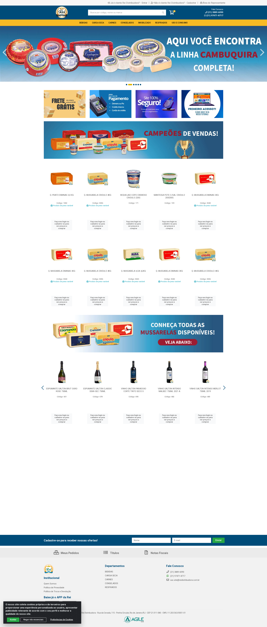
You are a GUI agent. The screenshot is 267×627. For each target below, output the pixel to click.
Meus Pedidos (69, 553)
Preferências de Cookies (61, 619)
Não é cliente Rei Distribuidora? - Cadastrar (175, 3)
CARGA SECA (111, 575)
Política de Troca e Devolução (57, 591)
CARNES (109, 579)
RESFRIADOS (111, 587)
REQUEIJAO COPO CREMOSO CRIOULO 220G (133, 196)
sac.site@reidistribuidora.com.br (185, 580)
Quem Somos (50, 583)
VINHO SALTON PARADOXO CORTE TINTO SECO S (133, 390)
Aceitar (13, 619)
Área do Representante (214, 3)
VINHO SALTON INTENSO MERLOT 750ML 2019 (205, 390)
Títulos (114, 553)
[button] (126, 84)
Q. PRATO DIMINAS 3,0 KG (62, 195)
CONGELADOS (111, 583)
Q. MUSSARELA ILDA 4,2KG (133, 271)
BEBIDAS (109, 571)
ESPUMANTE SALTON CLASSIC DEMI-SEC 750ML (97, 390)
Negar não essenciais (33, 619)
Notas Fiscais (159, 553)
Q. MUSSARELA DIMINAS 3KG (205, 195)
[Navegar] (4, 52)
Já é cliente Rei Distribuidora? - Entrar (129, 3)
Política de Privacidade (54, 587)
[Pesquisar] (163, 12)
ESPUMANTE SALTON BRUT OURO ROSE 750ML (61, 390)
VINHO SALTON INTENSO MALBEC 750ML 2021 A (169, 390)
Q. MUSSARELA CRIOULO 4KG (97, 195)
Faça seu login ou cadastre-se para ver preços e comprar (62, 225)
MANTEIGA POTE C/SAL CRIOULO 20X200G (169, 196)
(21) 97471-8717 (214, 15)
